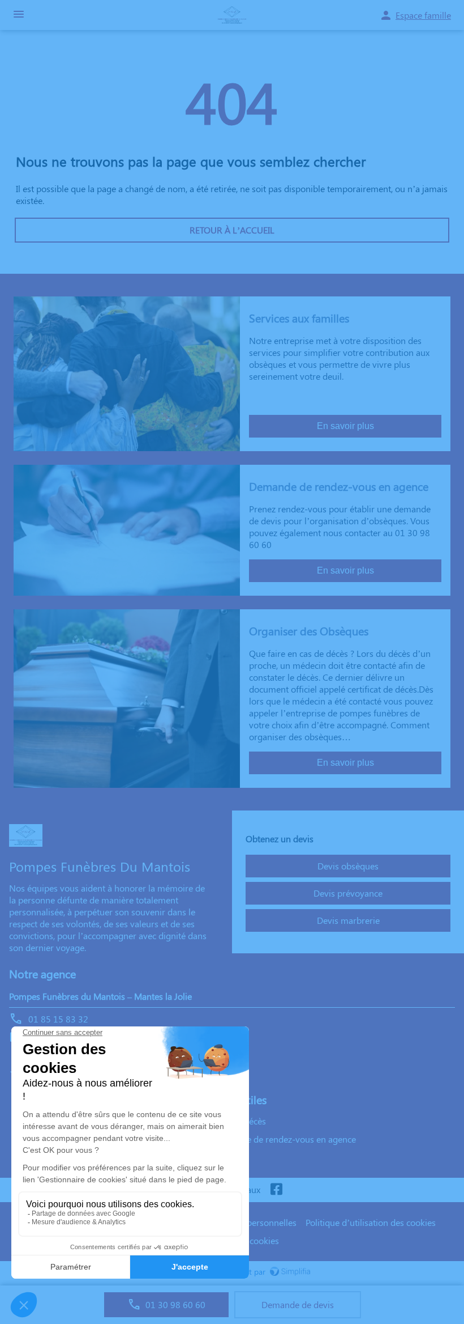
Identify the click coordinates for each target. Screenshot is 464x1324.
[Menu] (18, 15)
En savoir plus (345, 426)
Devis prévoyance (348, 893)
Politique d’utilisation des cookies (371, 1222)
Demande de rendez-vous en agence (284, 1139)
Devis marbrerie (348, 920)
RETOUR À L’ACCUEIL (232, 230)
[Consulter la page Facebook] (276, 1190)
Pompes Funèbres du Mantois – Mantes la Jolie (100, 996)
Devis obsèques (348, 866)
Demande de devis (297, 1304)
